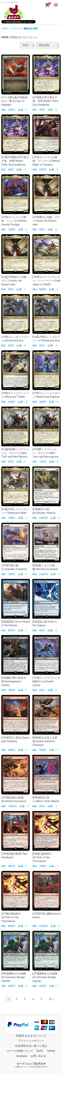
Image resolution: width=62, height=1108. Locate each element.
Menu (56, 3)
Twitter (50, 1050)
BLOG (40, 1050)
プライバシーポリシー (31, 1040)
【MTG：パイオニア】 (11, 28)
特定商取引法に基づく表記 (31, 1045)
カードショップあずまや (31, 1063)
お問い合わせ (38, 1056)
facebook (21, 1056)
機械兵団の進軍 (31, 28)
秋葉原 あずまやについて (31, 1035)
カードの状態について (20, 1050)
